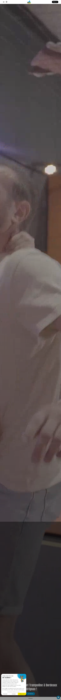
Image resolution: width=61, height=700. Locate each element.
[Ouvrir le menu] (4, 2)
